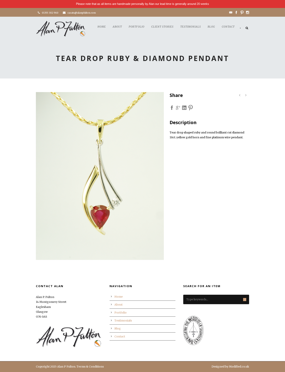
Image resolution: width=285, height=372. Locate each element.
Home (102, 26)
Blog (211, 26)
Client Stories (162, 26)
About (117, 26)
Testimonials (190, 26)
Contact (228, 26)
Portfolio (136, 26)
